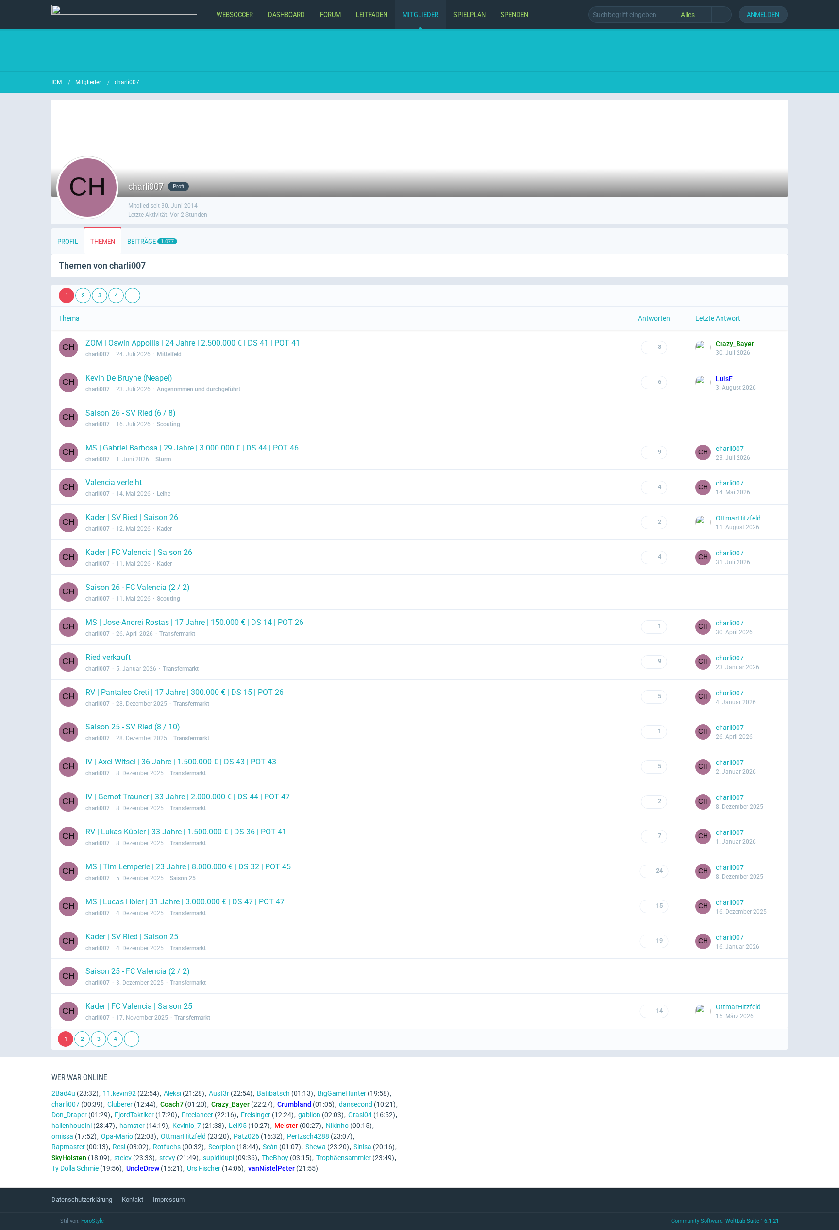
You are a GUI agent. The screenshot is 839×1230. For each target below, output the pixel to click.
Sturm (163, 459)
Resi (119, 1147)
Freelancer (197, 1115)
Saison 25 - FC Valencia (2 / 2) (137, 971)
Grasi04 (360, 1115)
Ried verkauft (108, 657)
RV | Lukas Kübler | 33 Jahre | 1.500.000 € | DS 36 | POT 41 (185, 831)
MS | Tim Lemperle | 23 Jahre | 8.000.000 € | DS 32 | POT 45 (188, 866)
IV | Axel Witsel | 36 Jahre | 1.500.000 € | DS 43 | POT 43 (180, 761)
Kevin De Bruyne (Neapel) (128, 377)
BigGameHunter (342, 1093)
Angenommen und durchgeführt (198, 389)
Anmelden (763, 14)
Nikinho (337, 1125)
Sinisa (362, 1147)
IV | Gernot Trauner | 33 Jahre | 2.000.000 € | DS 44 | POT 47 (187, 796)
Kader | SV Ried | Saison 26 (131, 517)
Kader (164, 528)
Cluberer (120, 1104)
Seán (270, 1147)
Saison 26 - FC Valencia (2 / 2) (137, 587)
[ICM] (124, 14)
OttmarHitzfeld (738, 518)
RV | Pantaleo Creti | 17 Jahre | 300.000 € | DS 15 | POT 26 (184, 692)
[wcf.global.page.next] (132, 295)
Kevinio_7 (186, 1125)
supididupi (218, 1157)
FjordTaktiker (134, 1115)
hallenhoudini (71, 1125)
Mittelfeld (169, 354)
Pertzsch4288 (308, 1136)
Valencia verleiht (113, 482)
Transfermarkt (177, 633)
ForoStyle (92, 1221)
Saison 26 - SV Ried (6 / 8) (130, 412)
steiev (123, 1157)
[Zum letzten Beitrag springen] (703, 347)
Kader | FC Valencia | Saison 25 (138, 1006)
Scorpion (221, 1147)
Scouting (168, 424)
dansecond (355, 1104)
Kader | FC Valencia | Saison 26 (138, 552)
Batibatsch (273, 1093)
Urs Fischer (203, 1168)
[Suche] (722, 14)
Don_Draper (69, 1115)
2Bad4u (63, 1093)
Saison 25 (183, 878)
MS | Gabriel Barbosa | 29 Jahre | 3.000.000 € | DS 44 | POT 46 (192, 447)
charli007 (97, 354)
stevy (167, 1157)
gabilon (309, 1115)
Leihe (163, 493)
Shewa (315, 1147)
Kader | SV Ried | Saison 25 (131, 936)
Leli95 (238, 1125)
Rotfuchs (167, 1147)
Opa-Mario (117, 1136)
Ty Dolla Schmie (75, 1168)
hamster (132, 1125)
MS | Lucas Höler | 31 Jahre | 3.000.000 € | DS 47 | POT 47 (185, 901)
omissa (62, 1136)
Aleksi (172, 1093)
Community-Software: (725, 1221)
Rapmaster (68, 1147)
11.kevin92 (119, 1093)
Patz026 (246, 1136)
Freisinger (255, 1115)
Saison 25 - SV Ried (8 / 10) (132, 726)
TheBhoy (275, 1157)
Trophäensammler (343, 1157)
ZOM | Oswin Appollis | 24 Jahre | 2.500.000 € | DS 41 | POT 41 (192, 342)
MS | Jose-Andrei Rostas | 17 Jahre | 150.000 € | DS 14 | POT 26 (194, 622)
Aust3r (219, 1093)
